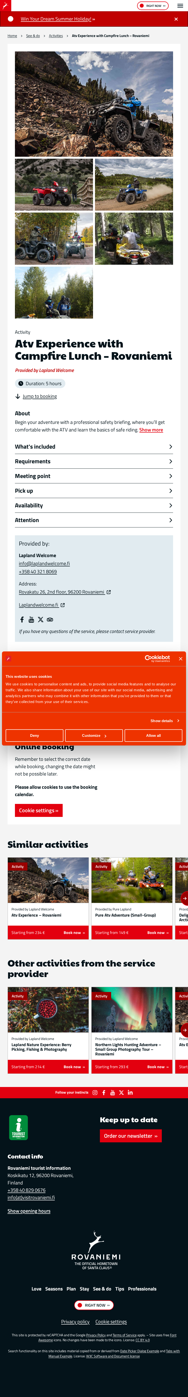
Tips (119, 1288)
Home (12, 35)
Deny (34, 735)
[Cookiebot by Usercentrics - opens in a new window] (148, 658)
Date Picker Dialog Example (139, 1350)
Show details (162, 721)
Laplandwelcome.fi (39, 605)
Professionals (142, 1288)
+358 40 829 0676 (27, 1190)
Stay (84, 1288)
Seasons (54, 1288)
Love (36, 1288)
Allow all (153, 735)
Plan (71, 1288)
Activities (56, 35)
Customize (91, 735)
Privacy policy (75, 1321)
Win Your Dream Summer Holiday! (56, 19)
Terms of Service (125, 1334)
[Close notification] (176, 19)
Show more (151, 429)
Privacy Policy (96, 1334)
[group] (48, 898)
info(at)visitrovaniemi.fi (31, 1197)
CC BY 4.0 (143, 1339)
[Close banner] (180, 658)
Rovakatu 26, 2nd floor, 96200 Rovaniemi (62, 592)
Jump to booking (40, 396)
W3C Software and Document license (113, 1356)
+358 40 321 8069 (38, 571)
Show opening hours (29, 1211)
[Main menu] (180, 6)
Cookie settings (36, 810)
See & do (33, 35)
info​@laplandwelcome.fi (44, 563)
